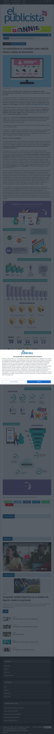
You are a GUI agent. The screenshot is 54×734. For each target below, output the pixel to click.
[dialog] (27, 367)
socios (15, 358)
